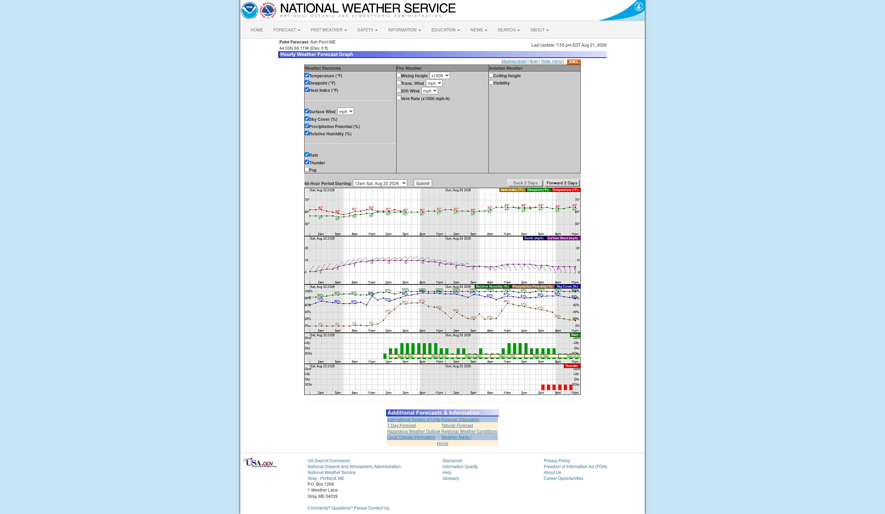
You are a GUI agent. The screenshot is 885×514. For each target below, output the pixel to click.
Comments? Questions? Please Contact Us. (349, 508)
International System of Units (414, 419)
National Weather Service (332, 472)
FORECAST (285, 29)
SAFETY (365, 29)
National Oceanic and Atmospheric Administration (354, 466)
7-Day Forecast (401, 425)
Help (446, 472)
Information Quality (460, 466)
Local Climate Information (411, 437)
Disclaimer (452, 460)
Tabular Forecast (457, 425)
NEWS (477, 29)
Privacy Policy (557, 460)
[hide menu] (552, 61)
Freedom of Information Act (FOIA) (575, 466)
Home (442, 443)
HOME (257, 29)
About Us (552, 472)
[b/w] (534, 61)
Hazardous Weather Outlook (413, 431)
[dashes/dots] (514, 61)
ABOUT (538, 29)
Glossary (450, 478)
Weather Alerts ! (456, 437)
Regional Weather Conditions (469, 431)
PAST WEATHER (327, 29)
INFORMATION (403, 29)
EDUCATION (444, 29)
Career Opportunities (563, 478)
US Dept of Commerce (329, 460)
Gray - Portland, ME (326, 478)
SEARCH (507, 29)
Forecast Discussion (460, 419)
